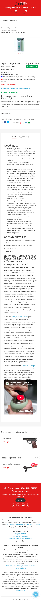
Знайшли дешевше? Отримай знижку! (16, 88)
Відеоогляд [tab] (24, 136)
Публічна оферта (20, 568)
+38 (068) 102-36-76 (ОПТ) (20, 536)
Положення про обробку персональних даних (20, 566)
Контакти (20, 500)
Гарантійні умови (6, 119)
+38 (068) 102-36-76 (30, 8)
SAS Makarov (7, 438)
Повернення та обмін (19, 119)
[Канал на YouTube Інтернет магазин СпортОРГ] (23, 505)
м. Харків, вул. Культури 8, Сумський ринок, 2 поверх (23, 524)
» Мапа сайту (20, 590)
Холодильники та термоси (20, 317)
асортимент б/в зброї (28, 366)
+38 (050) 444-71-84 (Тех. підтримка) (20, 538)
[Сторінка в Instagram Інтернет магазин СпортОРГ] (18, 505)
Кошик (27, 13)
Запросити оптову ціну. (11, 92)
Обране (17, 13)
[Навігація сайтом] (37, 20)
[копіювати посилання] (2, 122)
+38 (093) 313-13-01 (11, 8)
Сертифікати (31, 119)
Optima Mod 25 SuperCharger (12, 464)
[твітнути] (8, 122)
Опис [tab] (14, 136)
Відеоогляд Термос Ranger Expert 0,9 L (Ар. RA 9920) (18, 77)
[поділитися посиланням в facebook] (5, 122)
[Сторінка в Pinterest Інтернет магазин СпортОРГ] (27, 505)
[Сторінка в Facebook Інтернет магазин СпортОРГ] (13, 505)
